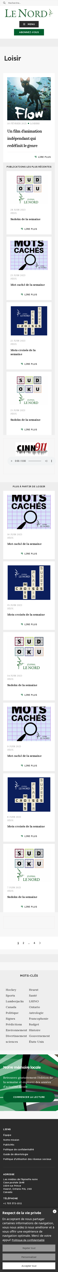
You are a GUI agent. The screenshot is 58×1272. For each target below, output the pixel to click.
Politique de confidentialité (28, 1240)
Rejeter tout (29, 1248)
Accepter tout (29, 1265)
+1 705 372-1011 (12, 1203)
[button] (29, 24)
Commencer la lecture (29, 1097)
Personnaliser (29, 1257)
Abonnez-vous (29, 32)
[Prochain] (40, 943)
